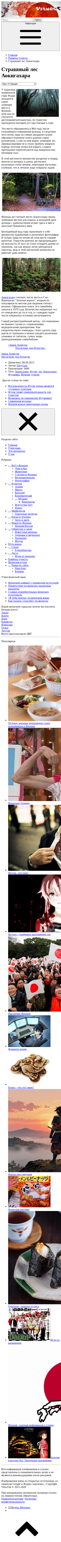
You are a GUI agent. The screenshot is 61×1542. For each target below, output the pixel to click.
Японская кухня (17, 562)
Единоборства (23, 550)
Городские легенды (26, 513)
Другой (5, 630)
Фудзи (33, 371)
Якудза (19, 541)
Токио (4, 612)
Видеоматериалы (25, 477)
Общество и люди (22, 529)
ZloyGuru (22, 365)
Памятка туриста (18, 559)
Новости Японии (22, 523)
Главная (12, 445)
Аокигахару (8, 297)
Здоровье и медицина (27, 535)
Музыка (22, 498)
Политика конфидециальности (18, 1500)
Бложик (19, 571)
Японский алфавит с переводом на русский (33, 582)
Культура (17, 483)
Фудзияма (13, 374)
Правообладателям (12, 1498)
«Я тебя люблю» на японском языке (28, 597)
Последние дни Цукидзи (15, 356)
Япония (25, 374)
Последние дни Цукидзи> (30, 348)
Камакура (7, 621)
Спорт (15, 547)
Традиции (20, 538)
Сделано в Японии (26, 474)
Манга (18, 489)
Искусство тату (24, 504)
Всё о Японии (20, 465)
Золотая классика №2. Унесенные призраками (33, 1459)
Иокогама (7, 624)
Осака (4, 627)
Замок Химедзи (10, 353)
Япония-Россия (24, 526)
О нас (11, 454)
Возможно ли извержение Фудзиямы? (30, 398)
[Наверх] (26, 1539)
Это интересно (16, 451)
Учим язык (14, 448)
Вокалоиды (28, 501)
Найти (38, 20)
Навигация (30, 23)
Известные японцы (26, 532)
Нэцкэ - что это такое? (21, 1087)
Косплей (20, 492)
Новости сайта (20, 565)
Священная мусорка (19, 401)
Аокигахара (21, 371)
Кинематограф (23, 495)
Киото (5, 615)
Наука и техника (21, 516)
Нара (4, 618)
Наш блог (20, 568)
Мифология (18, 510)
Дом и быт (21, 468)
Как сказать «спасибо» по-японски (28, 600)
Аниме (19, 486)
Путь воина (15, 544)
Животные (21, 471)
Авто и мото (22, 519)
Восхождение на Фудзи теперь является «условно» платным (31, 387)
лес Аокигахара (47, 371)
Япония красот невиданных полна (28, 404)
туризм (35, 374)
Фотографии (22, 480)
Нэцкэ (18, 507)
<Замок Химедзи (17, 345)
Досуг (15, 553)
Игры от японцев (25, 556)
